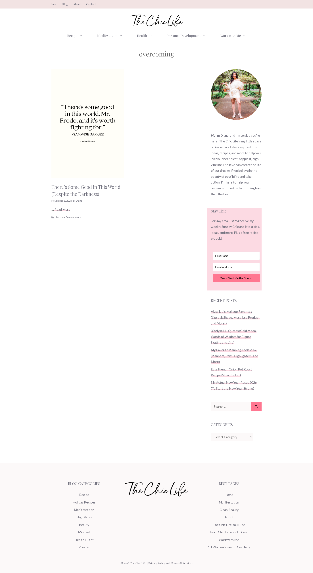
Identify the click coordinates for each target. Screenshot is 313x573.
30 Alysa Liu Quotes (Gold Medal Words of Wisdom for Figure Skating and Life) (233, 336)
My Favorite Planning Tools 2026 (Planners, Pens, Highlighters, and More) (234, 356)
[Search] (256, 406)
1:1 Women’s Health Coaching (229, 547)
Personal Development (184, 35)
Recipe (72, 35)
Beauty (84, 525)
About (77, 4)
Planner (84, 547)
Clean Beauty (229, 510)
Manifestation (107, 35)
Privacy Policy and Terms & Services (170, 563)
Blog (65, 4)
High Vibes (84, 517)
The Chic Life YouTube (229, 525)
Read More (62, 209)
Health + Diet (84, 540)
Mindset (84, 532)
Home (53, 4)
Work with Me (230, 35)
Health (142, 35)
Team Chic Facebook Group (229, 532)
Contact (91, 4)
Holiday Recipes (84, 502)
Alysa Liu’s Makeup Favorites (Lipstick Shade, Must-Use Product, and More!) (235, 317)
